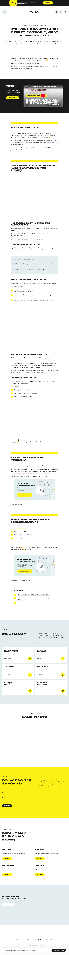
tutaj (21, 504)
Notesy (51, 939)
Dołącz (7, 858)
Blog (17, 939)
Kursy (45, 939)
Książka (38, 939)
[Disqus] (34, 740)
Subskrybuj (13, 97)
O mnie (9, 904)
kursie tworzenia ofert (21, 528)
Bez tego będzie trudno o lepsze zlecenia (34, 594)
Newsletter (30, 939)
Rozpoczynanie (29, 25)
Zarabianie (41, 25)
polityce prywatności (31, 950)
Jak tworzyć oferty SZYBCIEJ (29, 603)
